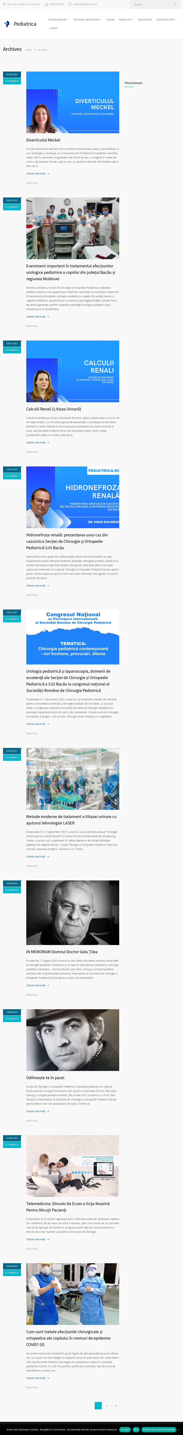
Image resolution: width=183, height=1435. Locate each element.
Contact (53, 28)
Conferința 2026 (165, 19)
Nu (136, 1429)
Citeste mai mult (35, 173)
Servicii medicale (57, 19)
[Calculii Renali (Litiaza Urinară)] (72, 371)
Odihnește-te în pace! (45, 1077)
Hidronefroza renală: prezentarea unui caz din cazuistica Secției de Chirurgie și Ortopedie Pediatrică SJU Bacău (67, 541)
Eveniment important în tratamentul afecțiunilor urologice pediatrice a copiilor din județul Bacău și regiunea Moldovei (70, 272)
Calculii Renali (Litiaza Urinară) (53, 409)
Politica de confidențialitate (159, 1429)
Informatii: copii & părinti (87, 19)
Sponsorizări (145, 19)
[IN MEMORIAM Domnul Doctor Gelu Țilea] (72, 912)
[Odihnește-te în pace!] (72, 1040)
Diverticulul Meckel (43, 140)
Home (28, 49)
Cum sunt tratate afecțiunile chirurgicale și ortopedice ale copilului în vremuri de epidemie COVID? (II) (68, 1338)
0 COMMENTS (12, 81)
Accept (125, 1429)
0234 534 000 (56, 4)
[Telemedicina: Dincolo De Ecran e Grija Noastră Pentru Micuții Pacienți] (72, 1166)
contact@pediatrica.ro (85, 4)
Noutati (111, 19)
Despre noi (125, 19)
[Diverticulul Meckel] (72, 102)
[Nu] (178, 1429)
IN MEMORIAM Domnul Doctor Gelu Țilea (62, 951)
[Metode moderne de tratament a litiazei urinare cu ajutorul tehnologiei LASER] (72, 779)
